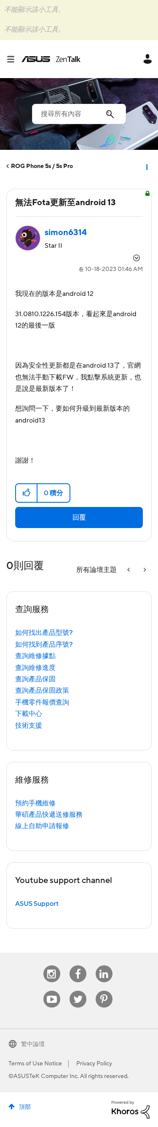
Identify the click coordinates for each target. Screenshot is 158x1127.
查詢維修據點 (35, 656)
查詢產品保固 (35, 679)
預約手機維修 (35, 803)
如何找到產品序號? (44, 644)
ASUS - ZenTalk (50, 59)
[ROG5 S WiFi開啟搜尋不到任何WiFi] (144, 570)
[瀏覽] (13, 59)
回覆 (79, 517)
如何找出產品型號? (44, 633)
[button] (26, 493)
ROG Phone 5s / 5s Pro (42, 166)
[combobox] (79, 114)
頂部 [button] (25, 1107)
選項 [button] (146, 166)
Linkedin (104, 965)
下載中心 (28, 714)
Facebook (78, 965)
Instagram (52, 965)
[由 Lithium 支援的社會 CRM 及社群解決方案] (131, 1109)
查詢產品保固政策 (42, 690)
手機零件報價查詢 (42, 702)
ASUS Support (37, 903)
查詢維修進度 (35, 668)
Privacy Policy (94, 1063)
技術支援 (28, 725)
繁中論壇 (33, 1044)
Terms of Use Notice (35, 1063)
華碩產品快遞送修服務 (49, 814)
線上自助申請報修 (42, 826)
